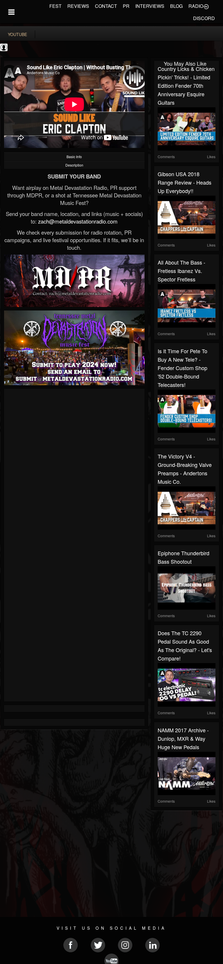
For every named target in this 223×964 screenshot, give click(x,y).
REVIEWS (78, 6)
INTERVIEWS (149, 6)
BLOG (176, 6)
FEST (55, 6)
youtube (17, 34)
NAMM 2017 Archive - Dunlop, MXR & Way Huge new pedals (183, 738)
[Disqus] (74, 469)
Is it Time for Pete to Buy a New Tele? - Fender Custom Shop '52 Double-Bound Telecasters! (182, 367)
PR (126, 6)
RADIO (195, 6)
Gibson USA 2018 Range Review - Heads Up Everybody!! (184, 182)
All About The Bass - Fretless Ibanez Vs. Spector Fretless (181, 270)
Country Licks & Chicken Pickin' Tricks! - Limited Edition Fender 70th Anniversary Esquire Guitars (186, 85)
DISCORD (204, 18)
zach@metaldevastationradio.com (78, 221)
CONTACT (106, 6)
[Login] (206, 6)
